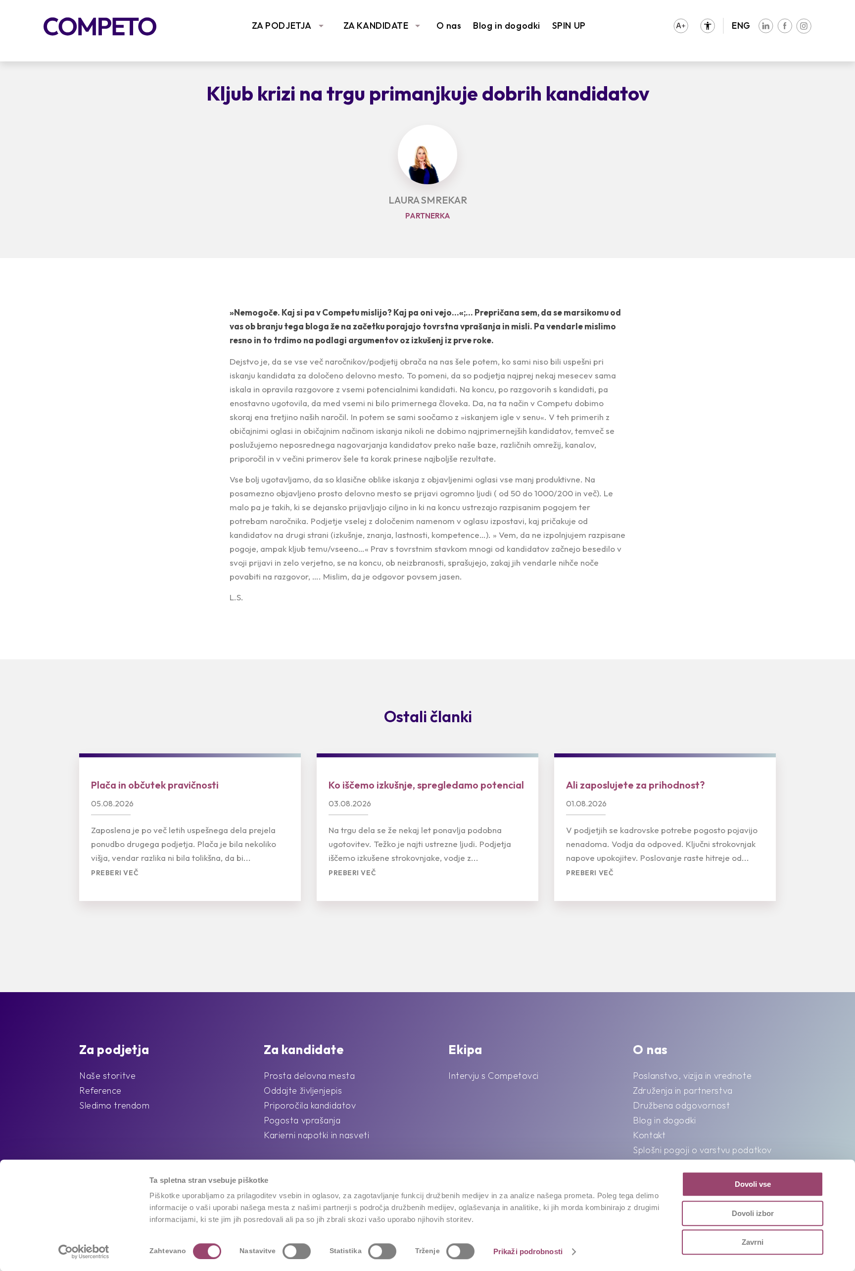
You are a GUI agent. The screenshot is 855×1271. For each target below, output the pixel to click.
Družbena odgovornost (681, 1105)
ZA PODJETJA (282, 25)
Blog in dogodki (506, 25)
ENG (741, 25)
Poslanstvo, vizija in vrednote (692, 1075)
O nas (449, 25)
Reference (100, 1090)
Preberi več (115, 873)
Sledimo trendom (114, 1105)
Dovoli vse (753, 1184)
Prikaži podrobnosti (528, 1251)
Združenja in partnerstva (682, 1090)
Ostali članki (428, 716)
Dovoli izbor (753, 1213)
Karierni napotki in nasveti (316, 1135)
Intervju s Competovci (493, 1075)
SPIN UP (569, 25)
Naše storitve (107, 1075)
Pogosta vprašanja (302, 1120)
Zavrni (752, 1242)
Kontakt (649, 1135)
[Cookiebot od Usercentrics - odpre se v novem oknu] (84, 1251)
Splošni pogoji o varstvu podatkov (702, 1150)
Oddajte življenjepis (303, 1090)
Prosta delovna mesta (309, 1075)
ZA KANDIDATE (376, 25)
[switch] (297, 1251)
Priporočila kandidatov (310, 1105)
